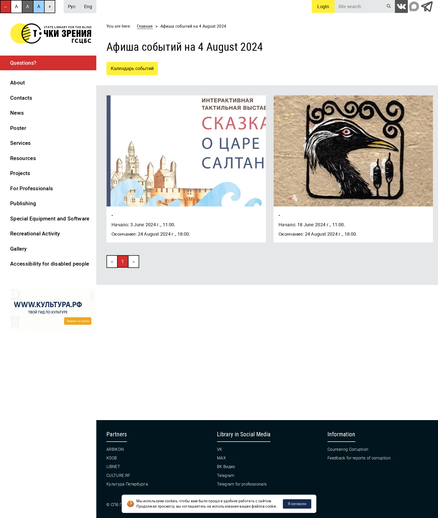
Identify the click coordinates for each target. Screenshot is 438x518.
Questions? (23, 63)
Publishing (23, 203)
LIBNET (113, 466)
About (17, 83)
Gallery (18, 249)
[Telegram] (426, 6)
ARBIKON (115, 449)
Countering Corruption (348, 449)
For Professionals (31, 188)
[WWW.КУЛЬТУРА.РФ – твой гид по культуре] (53, 310)
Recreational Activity (35, 234)
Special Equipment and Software (49, 219)
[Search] (389, 6)
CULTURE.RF (118, 475)
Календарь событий (130, 66)
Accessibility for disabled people (49, 264)
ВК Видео (226, 466)
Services (20, 143)
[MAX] (414, 6)
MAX (221, 458)
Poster (18, 128)
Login (323, 6)
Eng (88, 6)
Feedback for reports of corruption (359, 458)
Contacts (21, 98)
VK (219, 449)
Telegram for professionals (242, 484)
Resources (23, 158)
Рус (72, 6)
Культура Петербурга (127, 484)
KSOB (111, 458)
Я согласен (297, 504)
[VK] (401, 6)
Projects (20, 173)
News (17, 113)
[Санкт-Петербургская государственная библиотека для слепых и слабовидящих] (51, 34)
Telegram (225, 475)
